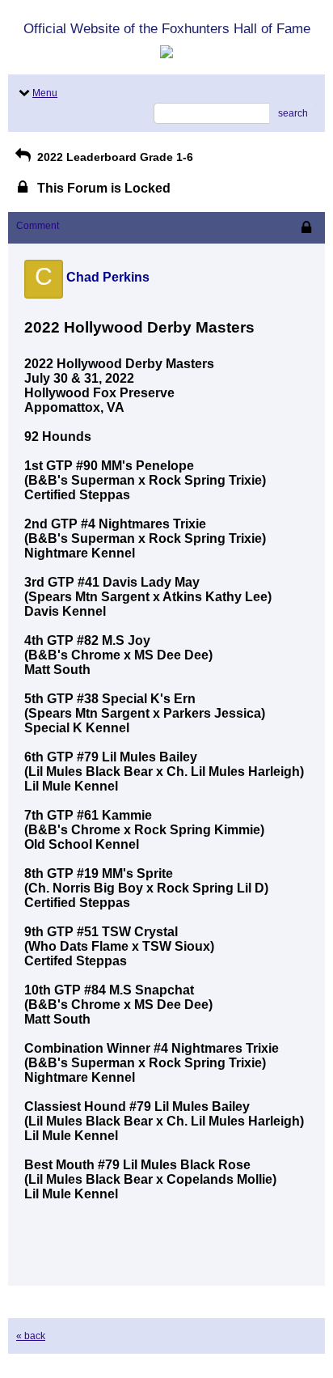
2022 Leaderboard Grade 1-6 (113, 157)
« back (30, 1336)
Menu (44, 93)
